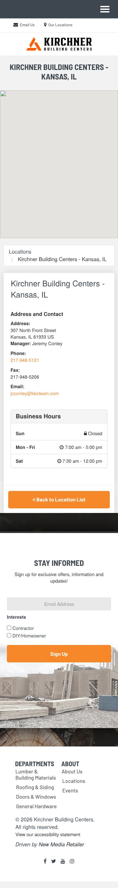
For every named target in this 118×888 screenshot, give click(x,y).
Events (70, 791)
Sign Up (59, 654)
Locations (20, 251)
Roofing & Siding (35, 787)
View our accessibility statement (47, 834)
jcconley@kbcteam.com (34, 393)
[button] (59, 158)
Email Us (27, 25)
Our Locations (60, 25)
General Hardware (36, 806)
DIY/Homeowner (29, 635)
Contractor (23, 628)
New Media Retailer (61, 844)
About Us (72, 771)
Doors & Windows (36, 797)
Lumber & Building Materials (35, 774)
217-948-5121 (24, 360)
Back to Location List (60, 500)
